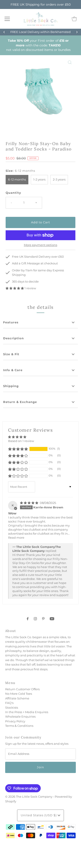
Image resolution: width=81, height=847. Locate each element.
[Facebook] (28, 618)
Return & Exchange (20, 402)
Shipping (11, 386)
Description (13, 338)
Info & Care (12, 370)
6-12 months (17, 179)
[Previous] (4, 32)
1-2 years (39, 179)
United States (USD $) (39, 815)
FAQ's (9, 703)
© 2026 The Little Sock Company (28, 796)
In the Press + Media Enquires (26, 712)
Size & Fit (11, 354)
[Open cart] (74, 19)
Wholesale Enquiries (20, 716)
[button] (15, 288)
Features (10, 322)
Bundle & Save (59, 32)
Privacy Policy (15, 721)
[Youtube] (52, 618)
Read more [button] (16, 537)
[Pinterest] (43, 618)
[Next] (77, 32)
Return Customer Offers (22, 689)
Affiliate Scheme (17, 698)
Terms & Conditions (19, 725)
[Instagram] (35, 618)
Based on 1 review (21, 441)
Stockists (11, 707)
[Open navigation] (7, 18)
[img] (29, 503)
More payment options (40, 245)
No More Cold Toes (18, 693)
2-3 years (59, 179)
